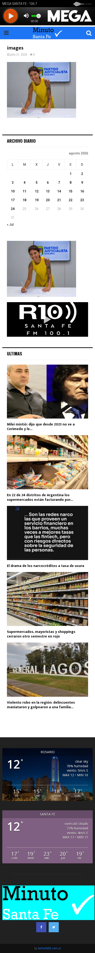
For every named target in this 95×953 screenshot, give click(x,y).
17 (13, 200)
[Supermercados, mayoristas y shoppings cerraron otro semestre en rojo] (47, 599)
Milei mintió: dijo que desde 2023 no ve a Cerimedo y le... (41, 426)
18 (24, 200)
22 (70, 200)
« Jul (10, 224)
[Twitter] (54, 927)
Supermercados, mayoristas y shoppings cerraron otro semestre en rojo (41, 634)
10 (13, 191)
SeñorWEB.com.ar (49, 948)
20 (48, 200)
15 (70, 191)
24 (13, 209)
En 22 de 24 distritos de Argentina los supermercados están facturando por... (40, 497)
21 (59, 200)
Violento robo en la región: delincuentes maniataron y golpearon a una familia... (41, 704)
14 (59, 191)
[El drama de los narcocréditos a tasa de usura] (47, 533)
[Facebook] (41, 927)
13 (48, 191)
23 (82, 200)
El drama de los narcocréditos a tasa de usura (45, 566)
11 (24, 191)
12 (37, 191)
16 (82, 191)
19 (37, 200)
